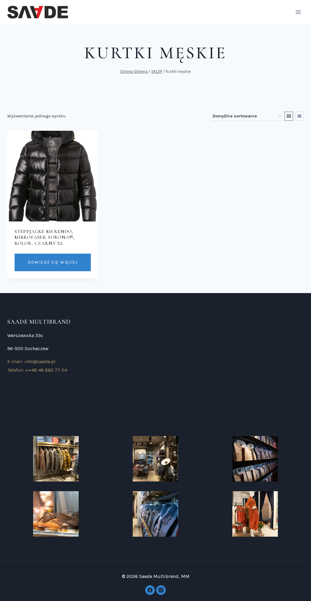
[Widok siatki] (289, 116)
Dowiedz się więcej (52, 262)
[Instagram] (161, 590)
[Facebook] (150, 590)
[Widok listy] (299, 116)
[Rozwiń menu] (298, 12)
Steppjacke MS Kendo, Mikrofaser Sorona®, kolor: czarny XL (44, 237)
